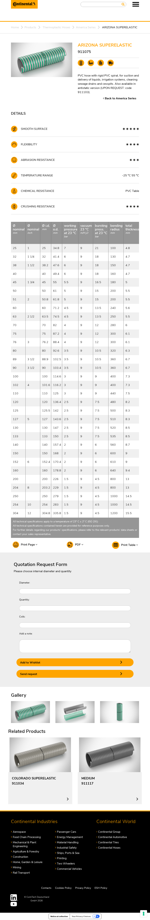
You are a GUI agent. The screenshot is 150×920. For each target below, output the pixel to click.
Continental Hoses (109, 848)
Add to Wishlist (30, 662)
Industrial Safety (67, 848)
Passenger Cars (66, 832)
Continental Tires (108, 842)
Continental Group (109, 832)
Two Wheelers (66, 863)
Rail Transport (21, 873)
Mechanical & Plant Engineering (24, 844)
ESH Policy (101, 888)
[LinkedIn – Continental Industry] (14, 897)
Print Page (28, 545)
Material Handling (67, 842)
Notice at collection (59, 916)
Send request (28, 674)
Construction (20, 857)
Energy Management (70, 837)
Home (15, 27)
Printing (62, 858)
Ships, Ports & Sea (68, 853)
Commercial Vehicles (69, 869)
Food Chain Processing (27, 837)
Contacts (46, 888)
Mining (17, 867)
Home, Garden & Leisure (27, 862)
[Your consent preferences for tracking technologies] (143, 913)
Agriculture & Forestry (26, 851)
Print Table (128, 545)
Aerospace (19, 832)
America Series (86, 27)
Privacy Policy (83, 888)
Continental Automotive (112, 837)
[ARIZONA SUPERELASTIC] (30, 712)
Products (30, 27)
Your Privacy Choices (81, 916)
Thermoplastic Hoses (56, 27)
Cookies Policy (63, 888)
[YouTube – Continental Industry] (14, 904)
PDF (78, 545)
